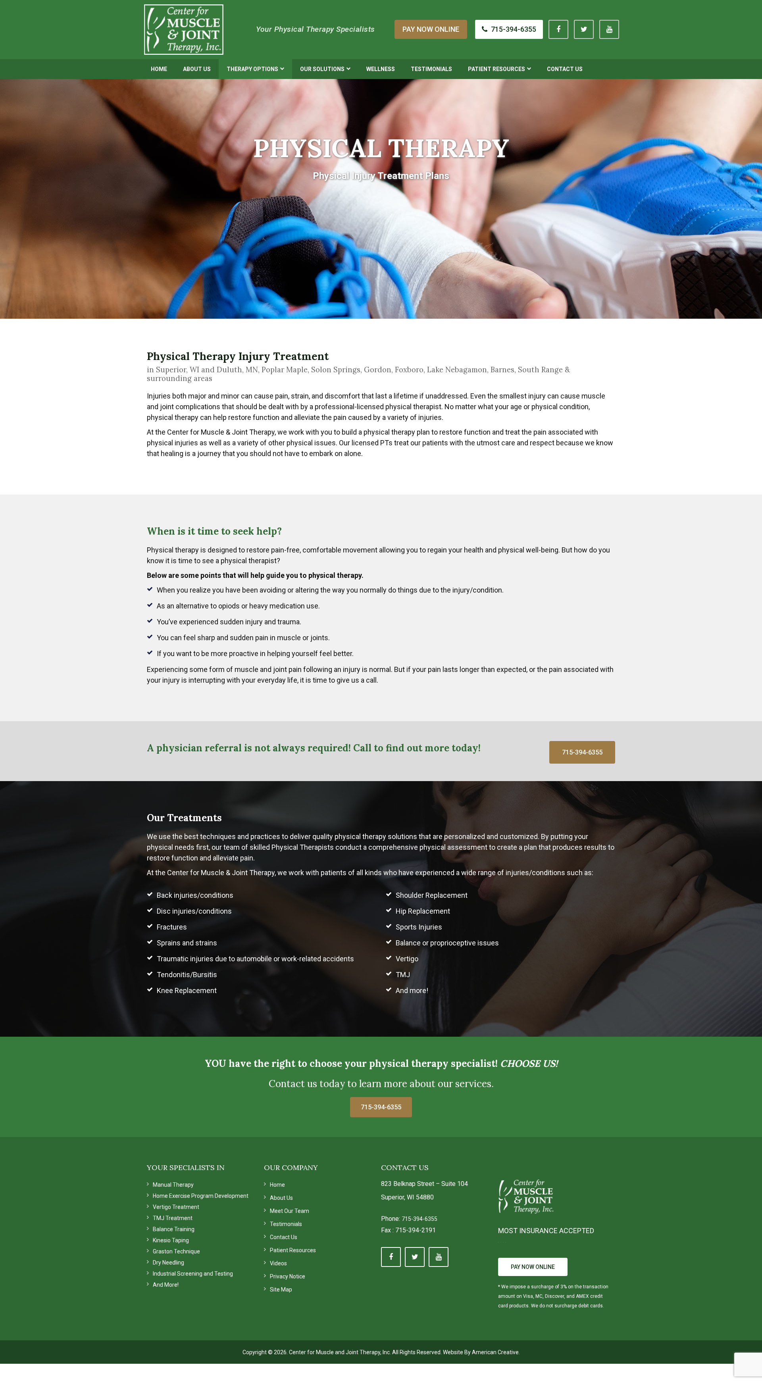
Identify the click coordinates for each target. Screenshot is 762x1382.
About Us (281, 1198)
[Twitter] (584, 29)
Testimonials (286, 1224)
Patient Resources (293, 1250)
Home (277, 1185)
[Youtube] (609, 29)
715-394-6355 (419, 1219)
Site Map (281, 1289)
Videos (278, 1263)
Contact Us (283, 1237)
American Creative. (496, 1352)
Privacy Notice (287, 1276)
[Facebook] (558, 29)
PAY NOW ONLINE (430, 29)
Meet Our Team (289, 1211)
